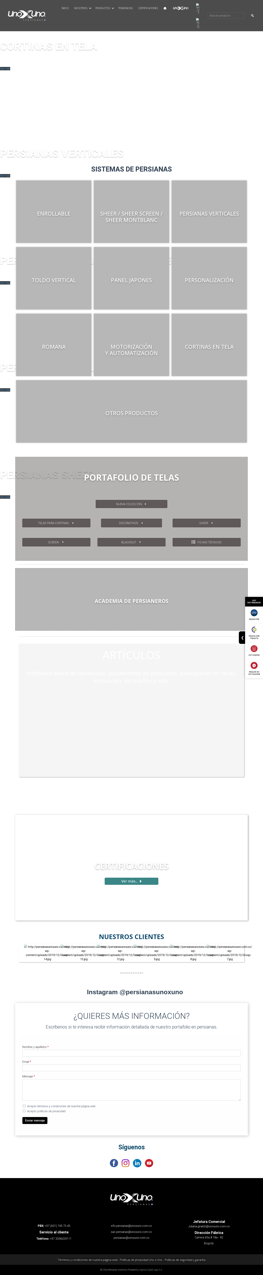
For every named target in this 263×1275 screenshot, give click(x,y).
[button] (90, 8)
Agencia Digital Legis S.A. (151, 1270)
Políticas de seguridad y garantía (185, 1260)
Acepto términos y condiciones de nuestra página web (61, 1106)
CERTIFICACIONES (148, 8)
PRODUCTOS (103, 8)
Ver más (5, 68)
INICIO (65, 8)
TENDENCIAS (125, 8)
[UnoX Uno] (180, 8)
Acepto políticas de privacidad (46, 1111)
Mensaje (28, 1076)
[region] (131, 86)
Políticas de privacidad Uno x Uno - (142, 1260)
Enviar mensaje (35, 1120)
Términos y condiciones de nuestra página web (88, 1260)
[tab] (2, 141)
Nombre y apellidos (35, 1047)
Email (26, 1061)
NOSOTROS (80, 8)
